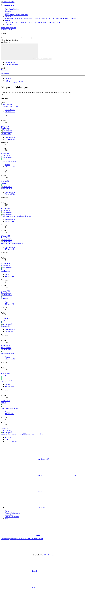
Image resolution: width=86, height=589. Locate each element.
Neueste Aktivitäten (69, 18)
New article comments (55, 18)
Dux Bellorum (10, 110)
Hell (75, 475)
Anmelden (4, 70)
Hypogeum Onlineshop (8, 381)
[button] (65, 459)
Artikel (7, 20)
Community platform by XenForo (22, 539)
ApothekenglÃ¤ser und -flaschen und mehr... (16, 216)
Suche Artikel (56, 22)
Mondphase (9, 24)
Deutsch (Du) (41, 507)
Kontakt (7, 511)
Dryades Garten (6, 134)
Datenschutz (9, 515)
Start (6, 519)
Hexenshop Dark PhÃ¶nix (9, 106)
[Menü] (2, 4)
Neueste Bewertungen (34, 22)
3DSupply (4, 298)
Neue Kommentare (20, 22)
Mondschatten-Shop (7, 353)
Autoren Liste (46, 22)
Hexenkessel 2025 (43, 459)
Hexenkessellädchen (12, 9)
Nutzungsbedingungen (12, 513)
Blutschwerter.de (49, 555)
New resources (42, 18)
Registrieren (5, 74)
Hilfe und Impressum (12, 517)
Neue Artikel (32, 18)
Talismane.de (5, 326)
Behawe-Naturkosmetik (9, 161)
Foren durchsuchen (21, 15)
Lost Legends (5, 271)
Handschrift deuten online (9, 408)
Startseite (8, 11)
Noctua (7, 165)
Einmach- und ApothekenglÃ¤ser (12, 243)
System (39, 475)
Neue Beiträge (10, 15)
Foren (7, 13)
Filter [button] (2, 94)
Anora (7, 274)
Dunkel (39, 491)
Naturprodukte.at (6, 189)
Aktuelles (8, 17)
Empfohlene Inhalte (11, 18)
